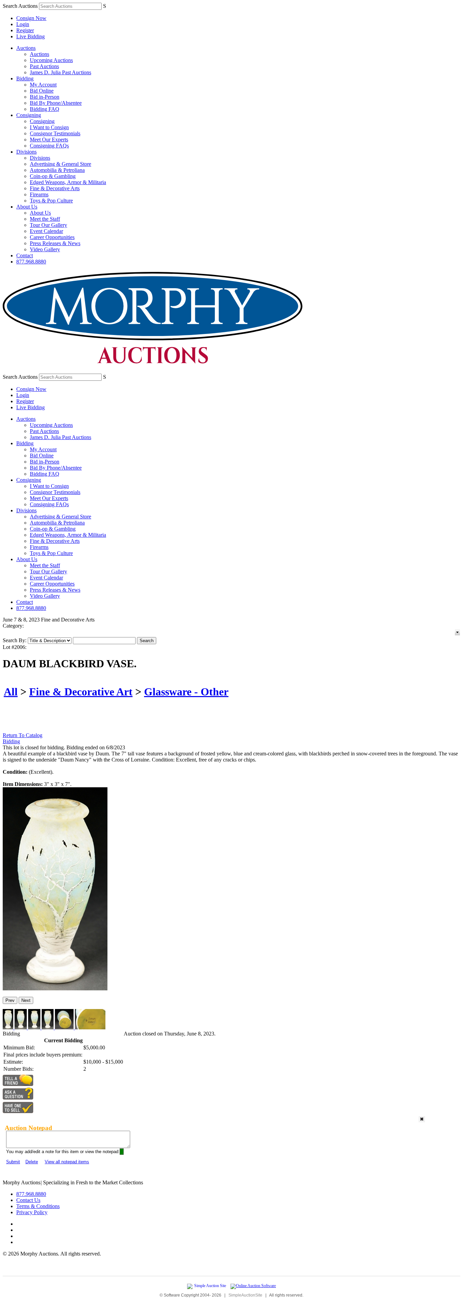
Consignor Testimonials (55, 133)
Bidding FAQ (44, 109)
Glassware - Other (186, 692)
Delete (31, 1161)
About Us (26, 207)
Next (26, 1000)
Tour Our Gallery (48, 225)
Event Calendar (46, 231)
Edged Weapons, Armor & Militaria (68, 182)
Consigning (28, 115)
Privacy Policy (31, 1212)
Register (25, 30)
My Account (43, 84)
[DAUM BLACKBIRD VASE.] (55, 988)
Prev (10, 1000)
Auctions (26, 48)
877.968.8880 (31, 261)
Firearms (39, 194)
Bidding (25, 78)
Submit (13, 1161)
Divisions (26, 152)
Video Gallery (45, 249)
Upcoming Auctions (51, 60)
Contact (24, 255)
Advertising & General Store (60, 164)
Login (22, 24)
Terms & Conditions (38, 1206)
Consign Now (31, 18)
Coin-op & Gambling (53, 176)
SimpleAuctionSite (245, 1295)
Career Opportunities (52, 237)
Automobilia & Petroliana (57, 170)
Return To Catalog (22, 735)
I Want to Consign (49, 127)
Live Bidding (30, 36)
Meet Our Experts (49, 139)
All (11, 692)
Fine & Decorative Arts (55, 188)
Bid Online (42, 91)
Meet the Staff (45, 219)
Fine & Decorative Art (81, 692)
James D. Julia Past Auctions (60, 72)
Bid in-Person (44, 97)
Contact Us (28, 1200)
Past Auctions (44, 66)
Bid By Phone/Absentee (56, 103)
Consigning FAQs (49, 146)
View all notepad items (67, 1161)
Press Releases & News (55, 243)
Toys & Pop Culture (51, 200)
